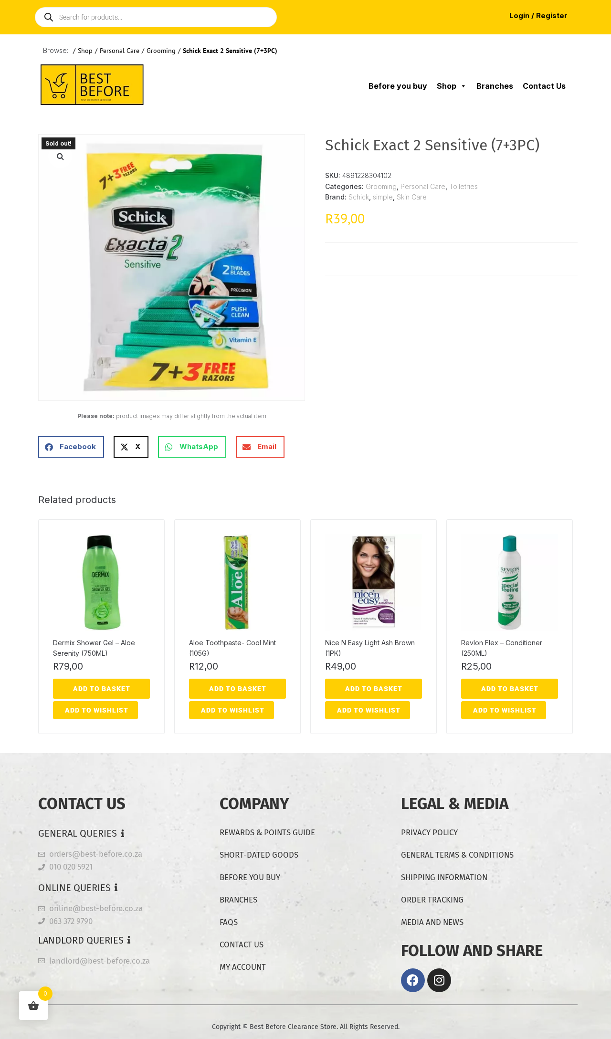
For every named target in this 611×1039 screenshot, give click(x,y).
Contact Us (544, 86)
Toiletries (463, 186)
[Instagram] (439, 980)
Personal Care (119, 50)
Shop (85, 50)
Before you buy (398, 86)
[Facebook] (413, 980)
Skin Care (412, 197)
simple (383, 197)
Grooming (161, 50)
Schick (358, 197)
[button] (60, 156)
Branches (494, 86)
